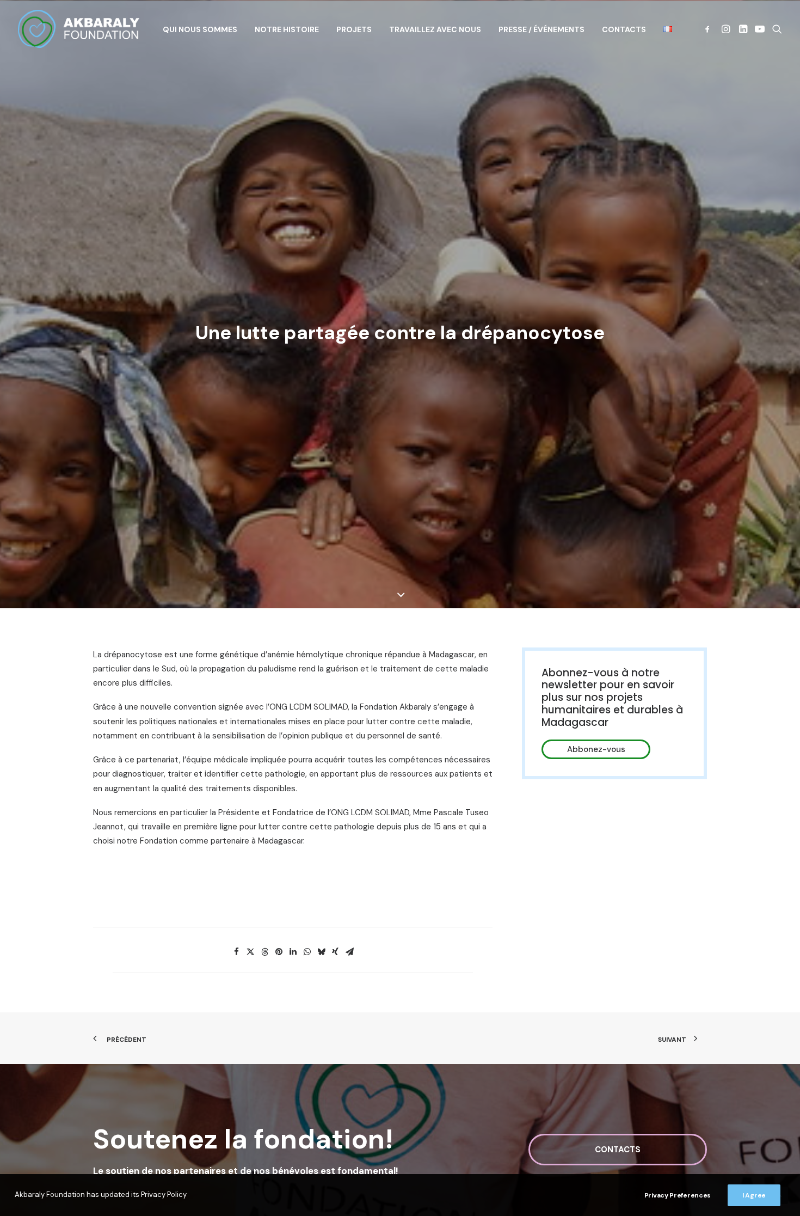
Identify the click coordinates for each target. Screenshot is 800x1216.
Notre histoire (287, 29)
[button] (709, 29)
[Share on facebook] (236, 951)
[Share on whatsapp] (306, 951)
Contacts (624, 29)
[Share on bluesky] (321, 951)
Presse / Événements (541, 29)
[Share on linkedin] (292, 951)
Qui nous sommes (200, 29)
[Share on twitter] (250, 951)
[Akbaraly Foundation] (78, 29)
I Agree (754, 1195)
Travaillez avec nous (435, 29)
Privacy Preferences (677, 1195)
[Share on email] (349, 951)
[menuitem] (200, 29)
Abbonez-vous (596, 749)
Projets (354, 29)
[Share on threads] (264, 951)
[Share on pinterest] (278, 951)
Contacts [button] (618, 1149)
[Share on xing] (335, 951)
